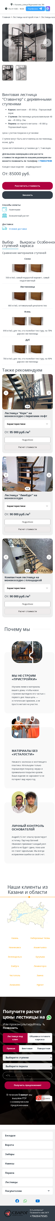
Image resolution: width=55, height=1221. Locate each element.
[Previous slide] (8, 43)
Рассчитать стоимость (27, 185)
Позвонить (10, 1028)
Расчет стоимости (27, 447)
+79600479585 (45, 161)
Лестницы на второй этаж (26, 17)
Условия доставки (18, 228)
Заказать (27, 195)
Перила (9, 1172)
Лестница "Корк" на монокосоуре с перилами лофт (26, 414)
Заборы (9, 1154)
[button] (6, 393)
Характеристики (16, 424)
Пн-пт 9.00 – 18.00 (16, 8)
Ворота (9, 1144)
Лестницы (11, 1182)
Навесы (9, 1163)
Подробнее (27, 439)
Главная (6, 17)
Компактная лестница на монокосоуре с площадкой (23, 579)
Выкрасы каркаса (27, 244)
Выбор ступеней (10, 244)
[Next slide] (47, 43)
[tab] (10, 244)
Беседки (10, 1135)
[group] (27, 43)
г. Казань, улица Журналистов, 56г (28, 4)
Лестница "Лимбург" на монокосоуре (21, 496)
